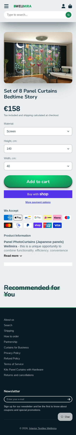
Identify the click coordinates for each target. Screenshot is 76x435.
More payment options (38, 202)
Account (63, 6)
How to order (11, 336)
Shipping (9, 330)
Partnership (10, 341)
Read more (11, 255)
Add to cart (38, 182)
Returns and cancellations (19, 375)
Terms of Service (14, 364)
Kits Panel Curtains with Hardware (23, 369)
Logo (22, 6)
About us (9, 319)
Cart (70, 6)
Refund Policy (12, 358)
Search (8, 325)
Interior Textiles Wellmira (43, 428)
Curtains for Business (16, 347)
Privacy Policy (12, 352)
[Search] (69, 15)
